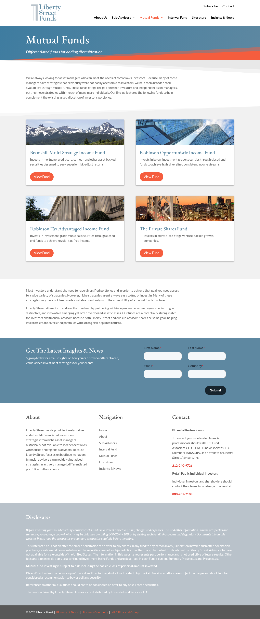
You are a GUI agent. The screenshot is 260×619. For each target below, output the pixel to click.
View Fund (42, 177)
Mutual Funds (149, 17)
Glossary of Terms (67, 612)
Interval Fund (177, 17)
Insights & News (222, 17)
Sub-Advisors (121, 17)
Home (103, 430)
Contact (228, 6)
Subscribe (211, 6)
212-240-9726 (182, 465)
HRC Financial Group (125, 612)
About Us (100, 17)
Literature (199, 17)
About (103, 436)
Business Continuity (95, 612)
